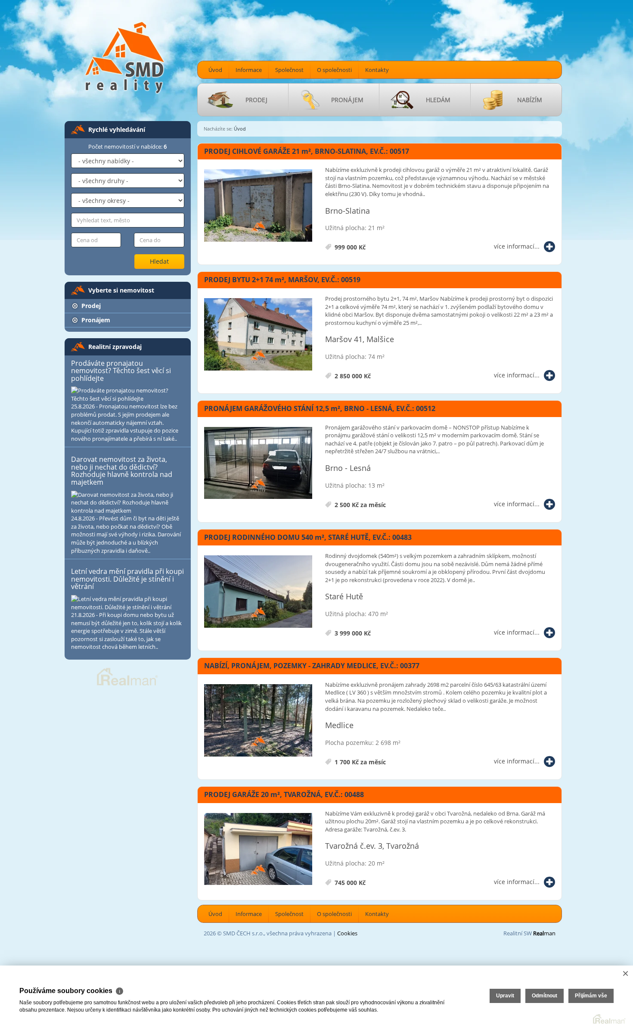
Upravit (505, 996)
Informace (249, 70)
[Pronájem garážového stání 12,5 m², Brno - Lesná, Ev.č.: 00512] (258, 463)
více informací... (517, 246)
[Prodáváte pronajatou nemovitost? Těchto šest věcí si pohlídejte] (127, 394)
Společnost (289, 70)
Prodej (90, 306)
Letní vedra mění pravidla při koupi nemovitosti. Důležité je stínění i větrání (127, 579)
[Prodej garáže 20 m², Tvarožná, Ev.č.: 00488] (258, 849)
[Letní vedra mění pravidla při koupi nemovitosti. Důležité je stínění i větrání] (127, 603)
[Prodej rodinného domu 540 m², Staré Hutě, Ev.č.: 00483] (258, 592)
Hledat (159, 261)
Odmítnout (544, 996)
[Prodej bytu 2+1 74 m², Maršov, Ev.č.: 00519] (258, 334)
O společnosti (334, 70)
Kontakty (377, 70)
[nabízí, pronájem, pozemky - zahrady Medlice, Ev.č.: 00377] (258, 720)
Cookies (347, 933)
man (544, 933)
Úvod (215, 70)
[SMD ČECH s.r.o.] (125, 57)
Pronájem (95, 320)
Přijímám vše (591, 996)
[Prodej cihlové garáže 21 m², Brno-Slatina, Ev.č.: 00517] (258, 206)
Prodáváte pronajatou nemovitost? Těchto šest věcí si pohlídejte (121, 370)
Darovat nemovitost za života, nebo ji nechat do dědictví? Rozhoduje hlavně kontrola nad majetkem (121, 471)
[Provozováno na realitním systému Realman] (127, 676)
